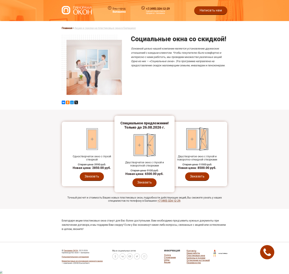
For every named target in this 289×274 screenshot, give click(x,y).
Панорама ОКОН (71, 250)
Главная (67, 28)
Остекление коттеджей (198, 260)
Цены (166, 260)
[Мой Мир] (72, 102)
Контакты (191, 250)
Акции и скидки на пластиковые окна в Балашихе (105, 28)
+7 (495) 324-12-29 (158, 8)
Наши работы (193, 253)
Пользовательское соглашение (75, 257)
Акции (167, 262)
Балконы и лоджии (196, 258)
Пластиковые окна (196, 255)
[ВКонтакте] (63, 102)
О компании (170, 257)
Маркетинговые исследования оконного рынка (82, 261)
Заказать (92, 176)
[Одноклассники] (68, 102)
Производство (194, 263)
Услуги (167, 255)
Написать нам (211, 10)
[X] (76, 102)
